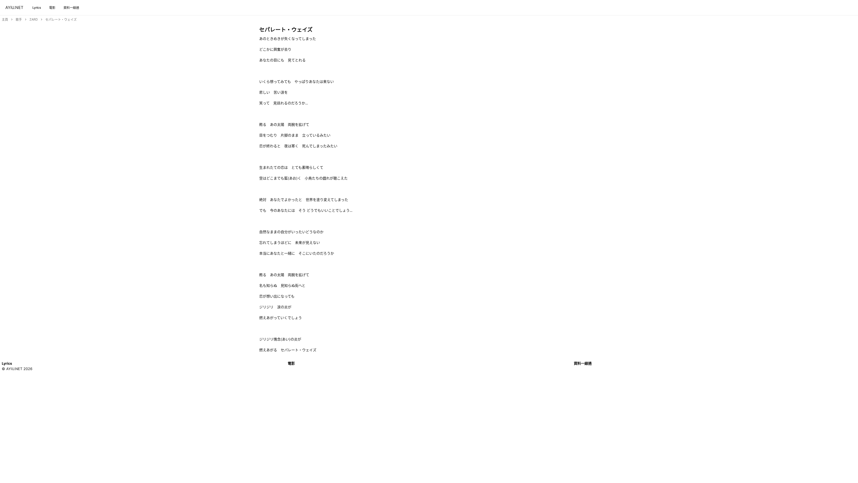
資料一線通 (71, 7)
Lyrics (36, 7)
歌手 (19, 19)
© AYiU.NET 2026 (17, 368)
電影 (52, 7)
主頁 (5, 19)
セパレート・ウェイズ (61, 19)
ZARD (33, 19)
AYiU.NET (14, 7)
